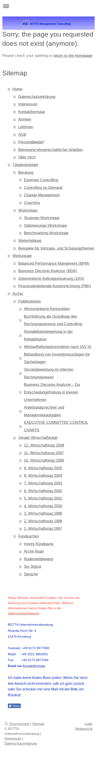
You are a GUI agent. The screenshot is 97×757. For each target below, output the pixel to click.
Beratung (25, 172)
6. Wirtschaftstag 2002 (43, 491)
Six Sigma (32, 566)
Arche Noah (34, 551)
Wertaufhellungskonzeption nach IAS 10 (57, 347)
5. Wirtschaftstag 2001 (43, 498)
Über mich (27, 157)
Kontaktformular (31, 112)
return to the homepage (72, 55)
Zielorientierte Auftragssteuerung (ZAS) (51, 278)
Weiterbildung (29, 240)
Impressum (27, 104)
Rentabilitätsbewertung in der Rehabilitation (48, 335)
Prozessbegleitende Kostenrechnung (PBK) (54, 286)
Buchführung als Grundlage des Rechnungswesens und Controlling (53, 320)
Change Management (42, 195)
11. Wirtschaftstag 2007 (44, 453)
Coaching (32, 203)
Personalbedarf (31, 142)
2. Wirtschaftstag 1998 (43, 521)
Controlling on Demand (43, 187)
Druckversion (19, 724)
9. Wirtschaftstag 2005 (43, 468)
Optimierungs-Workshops (45, 225)
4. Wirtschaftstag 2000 (43, 506)
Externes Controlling (41, 180)
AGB (22, 134)
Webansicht (83, 729)
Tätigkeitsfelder (25, 165)
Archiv (17, 294)
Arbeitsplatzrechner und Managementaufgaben (44, 411)
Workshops (27, 210)
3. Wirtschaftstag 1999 (43, 513)
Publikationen (29, 301)
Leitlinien (25, 127)
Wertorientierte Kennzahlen (47, 309)
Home (17, 89)
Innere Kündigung (38, 544)
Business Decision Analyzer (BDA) (47, 271)
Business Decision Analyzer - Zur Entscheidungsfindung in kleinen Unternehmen (52, 392)
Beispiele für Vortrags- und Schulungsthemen (56, 248)
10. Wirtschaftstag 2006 (44, 460)
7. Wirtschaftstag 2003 (43, 483)
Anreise (24, 119)
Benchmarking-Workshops (46, 233)
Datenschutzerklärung (36, 97)
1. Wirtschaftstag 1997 (43, 528)
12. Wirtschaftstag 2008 (44, 445)
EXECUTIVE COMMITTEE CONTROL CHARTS (56, 426)
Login (88, 724)
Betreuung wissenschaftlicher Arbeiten (50, 150)
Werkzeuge (22, 256)
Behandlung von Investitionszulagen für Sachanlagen (57, 358)
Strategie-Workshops (42, 218)
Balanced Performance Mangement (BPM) (53, 263)
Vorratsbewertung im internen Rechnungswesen (48, 373)
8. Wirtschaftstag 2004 (43, 475)
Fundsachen (28, 536)
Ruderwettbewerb (38, 559)
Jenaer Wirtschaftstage (38, 437)
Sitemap (38, 724)
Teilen (16, 706)
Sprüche (31, 574)
